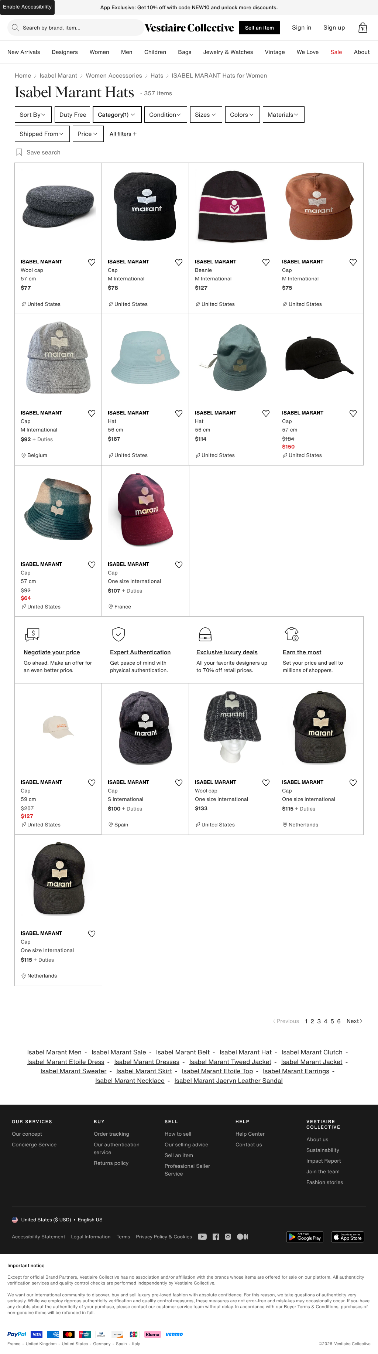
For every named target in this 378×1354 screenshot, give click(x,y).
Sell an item (259, 27)
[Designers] (84, 52)
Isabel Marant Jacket (312, 1062)
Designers (65, 52)
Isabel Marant (58, 75)
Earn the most (302, 652)
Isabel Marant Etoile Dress (65, 1062)
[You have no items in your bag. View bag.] (363, 28)
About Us (366, 52)
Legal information (90, 1236)
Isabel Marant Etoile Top (217, 1071)
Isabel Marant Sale (119, 1052)
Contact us (249, 1145)
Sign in (302, 27)
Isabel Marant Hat (246, 1052)
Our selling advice (186, 1145)
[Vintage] (291, 52)
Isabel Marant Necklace (130, 1080)
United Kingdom (41, 1344)
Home (23, 75)
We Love (308, 52)
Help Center (250, 1134)
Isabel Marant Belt (183, 1052)
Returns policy (111, 1163)
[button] (363, 28)
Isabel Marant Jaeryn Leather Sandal (229, 1080)
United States (75, 1344)
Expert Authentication (140, 652)
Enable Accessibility (27, 7)
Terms (123, 1236)
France (14, 1344)
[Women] (115, 52)
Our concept (27, 1134)
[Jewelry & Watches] (259, 52)
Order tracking (111, 1134)
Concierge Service (34, 1145)
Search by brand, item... (51, 27)
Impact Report (323, 1161)
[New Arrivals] (46, 52)
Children (155, 52)
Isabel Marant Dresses (146, 1062)
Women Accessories (114, 75)
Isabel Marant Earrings (296, 1071)
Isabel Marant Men (54, 1052)
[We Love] (325, 52)
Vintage (275, 52)
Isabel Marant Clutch (312, 1052)
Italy (136, 1344)
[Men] (138, 52)
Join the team (323, 1172)
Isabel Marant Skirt (144, 1071)
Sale (336, 52)
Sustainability (322, 1150)
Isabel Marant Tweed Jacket (230, 1062)
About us (317, 1139)
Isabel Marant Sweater (74, 1071)
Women (99, 52)
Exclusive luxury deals (227, 652)
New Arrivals (23, 52)
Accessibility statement (38, 1236)
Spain (121, 1344)
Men (127, 52)
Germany (102, 1344)
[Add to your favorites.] (91, 262)
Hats (157, 75)
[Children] (172, 52)
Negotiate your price (52, 652)
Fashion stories (324, 1182)
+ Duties (42, 439)
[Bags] (197, 52)
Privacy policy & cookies (164, 1236)
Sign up (334, 27)
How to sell (178, 1134)
